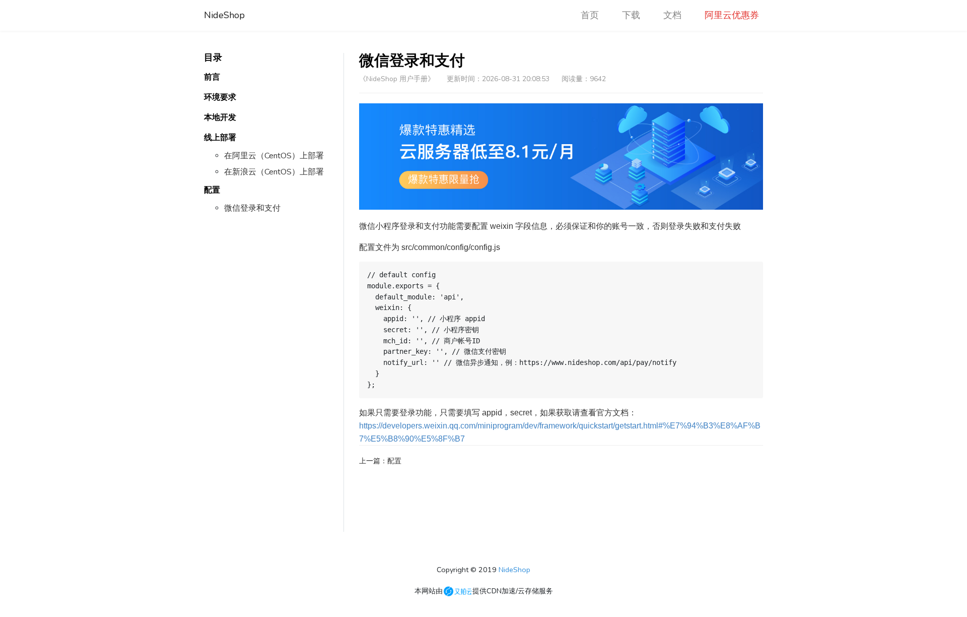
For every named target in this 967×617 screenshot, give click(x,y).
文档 (672, 15)
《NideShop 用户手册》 (397, 79)
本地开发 (220, 117)
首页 (592, 15)
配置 (212, 190)
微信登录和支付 (252, 208)
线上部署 (220, 137)
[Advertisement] (273, 380)
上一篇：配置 (380, 461)
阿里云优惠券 (732, 15)
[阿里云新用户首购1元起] (561, 156)
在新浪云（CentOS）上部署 (274, 171)
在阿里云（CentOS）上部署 (274, 155)
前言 (212, 77)
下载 (631, 15)
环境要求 (220, 97)
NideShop (224, 15)
